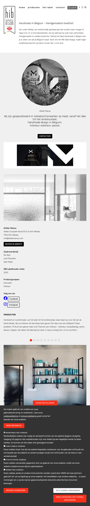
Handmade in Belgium (9, 20)
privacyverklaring (28, 416)
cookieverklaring (11, 416)
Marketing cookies (14, 470)
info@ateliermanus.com (13, 238)
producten (34, 7)
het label (48, 7)
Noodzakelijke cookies (16, 433)
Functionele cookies (15, 446)
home (22, 7)
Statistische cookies (16, 460)
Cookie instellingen (45, 403)
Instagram (82, 7)
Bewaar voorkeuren (15, 490)
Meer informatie (14, 426)
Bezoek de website (13, 244)
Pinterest (85, 7)
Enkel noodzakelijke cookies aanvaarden (69, 498)
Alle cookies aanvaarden (68, 491)
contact (60, 7)
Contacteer (45, 136)
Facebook (79, 7)
